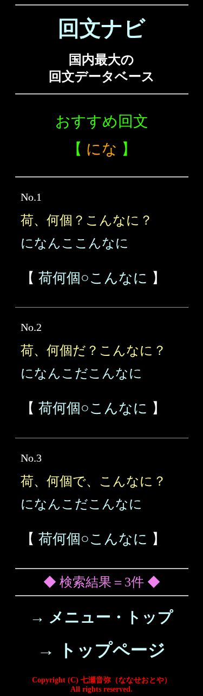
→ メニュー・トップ (101, 617)
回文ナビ (102, 28)
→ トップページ (101, 650)
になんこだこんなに (81, 373)
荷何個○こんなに (93, 278)
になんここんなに (75, 243)
